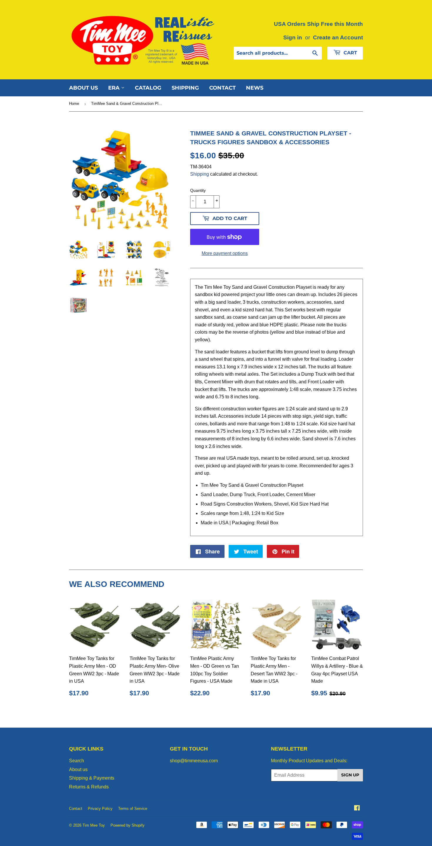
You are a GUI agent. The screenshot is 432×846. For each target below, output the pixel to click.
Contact (222, 88)
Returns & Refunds (89, 786)
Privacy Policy (100, 808)
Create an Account (338, 37)
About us (83, 88)
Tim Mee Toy (94, 825)
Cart (349, 53)
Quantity (198, 190)
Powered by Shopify (127, 825)
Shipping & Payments (91, 778)
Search (76, 760)
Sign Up (350, 775)
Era (114, 88)
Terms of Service (132, 808)
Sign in (292, 37)
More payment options (225, 253)
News (254, 88)
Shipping (185, 88)
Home (74, 103)
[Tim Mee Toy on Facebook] (357, 808)
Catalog (148, 88)
